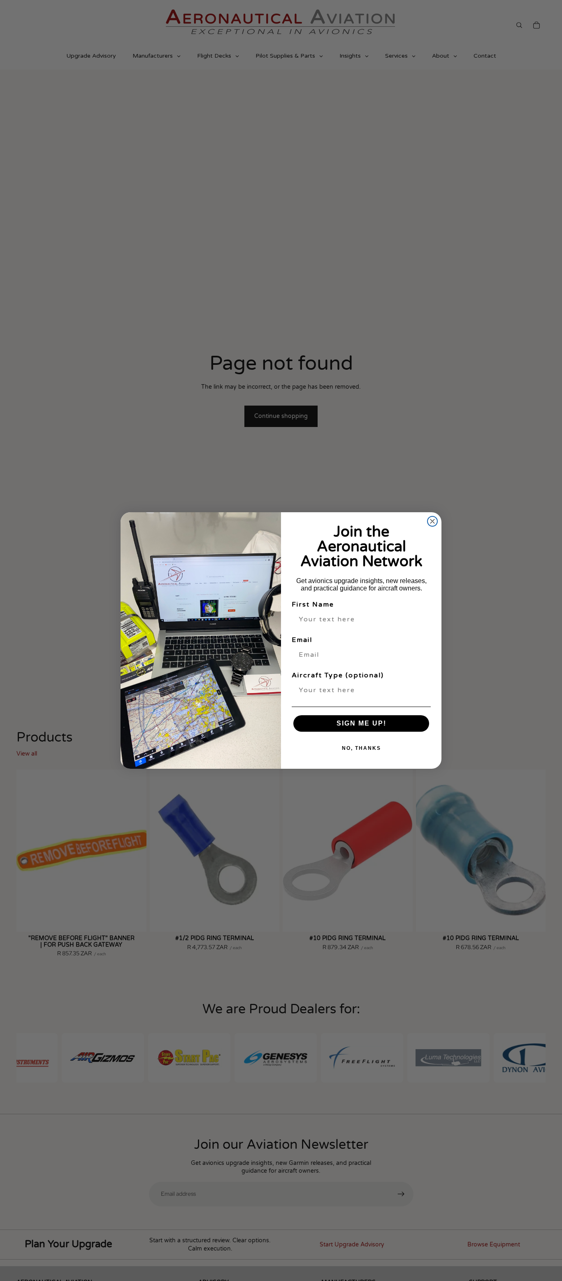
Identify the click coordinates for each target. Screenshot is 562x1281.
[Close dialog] (432, 521)
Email (302, 640)
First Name (313, 604)
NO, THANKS (361, 748)
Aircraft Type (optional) (338, 675)
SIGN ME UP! (361, 723)
